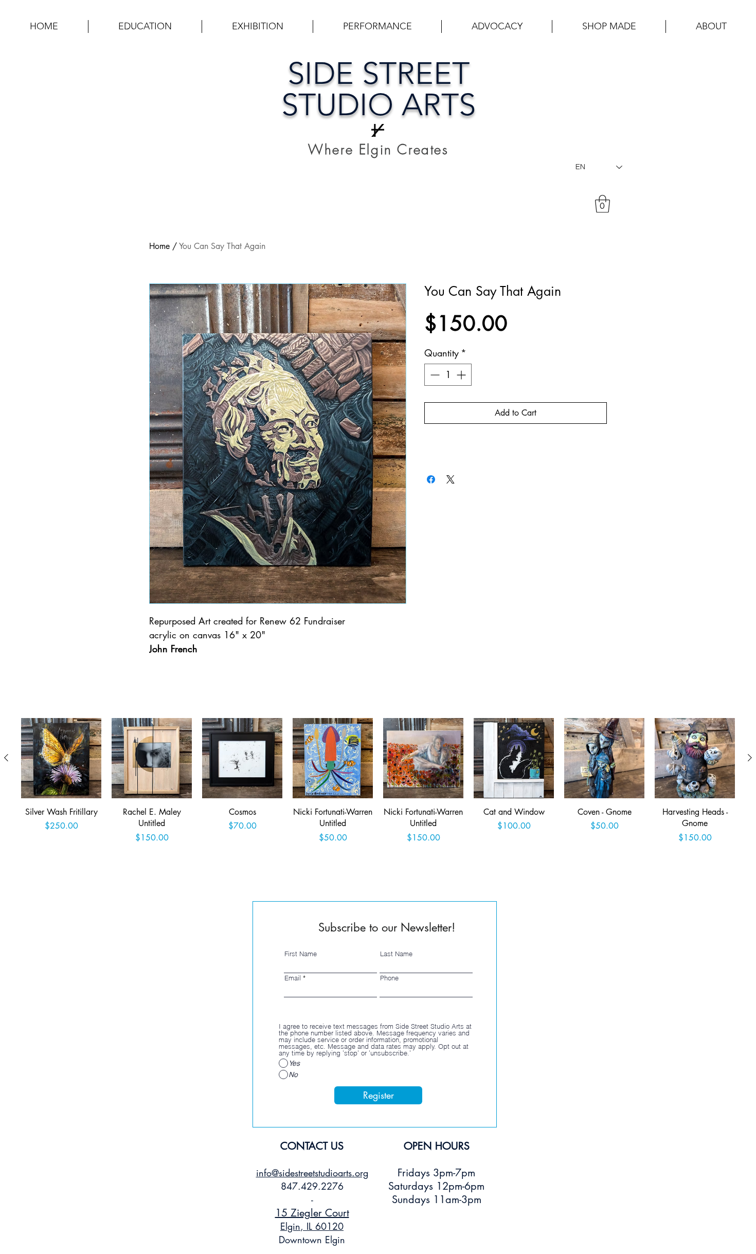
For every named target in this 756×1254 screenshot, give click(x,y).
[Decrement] (434, 374)
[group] (378, 794)
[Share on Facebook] (431, 479)
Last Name (396, 954)
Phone (389, 978)
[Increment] (462, 374)
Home (159, 246)
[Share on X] (450, 479)
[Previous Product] (6, 757)
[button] (145, 26)
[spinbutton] (448, 374)
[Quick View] (61, 758)
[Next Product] (750, 757)
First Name (300, 954)
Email (292, 978)
